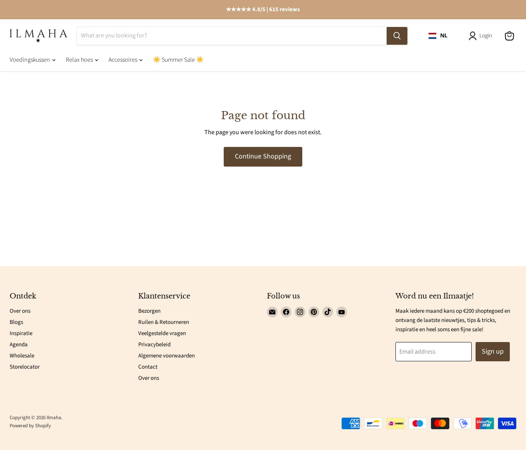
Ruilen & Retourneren (163, 322)
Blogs (16, 322)
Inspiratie (21, 333)
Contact (147, 367)
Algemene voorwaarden (166, 356)
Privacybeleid (154, 344)
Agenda (19, 344)
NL (443, 35)
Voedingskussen (30, 60)
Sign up (493, 351)
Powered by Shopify (30, 425)
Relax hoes (80, 60)
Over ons (20, 311)
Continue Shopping (263, 156)
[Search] (397, 36)
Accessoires (123, 60)
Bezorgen (149, 311)
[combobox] (438, 36)
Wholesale (22, 356)
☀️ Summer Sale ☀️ (178, 60)
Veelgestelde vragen (162, 333)
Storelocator (25, 367)
